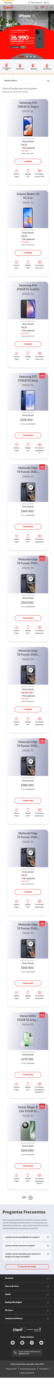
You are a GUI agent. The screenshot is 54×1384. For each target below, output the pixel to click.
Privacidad (43, 1369)
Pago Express (36, 3)
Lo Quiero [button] (28, 161)
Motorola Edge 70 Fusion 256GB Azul (28, 470)
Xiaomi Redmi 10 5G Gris (28, 196)
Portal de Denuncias (28, 1369)
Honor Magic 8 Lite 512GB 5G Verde (28, 1109)
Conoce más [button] (28, 435)
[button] (42, 7)
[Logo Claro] (8, 7)
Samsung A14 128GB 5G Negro (28, 104)
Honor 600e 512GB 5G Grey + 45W (28, 1018)
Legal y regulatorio (27, 1373)
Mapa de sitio (11, 1369)
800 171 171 (24, 1354)
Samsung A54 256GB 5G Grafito (28, 287)
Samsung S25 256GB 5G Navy (28, 378)
